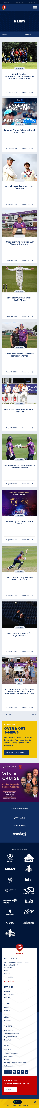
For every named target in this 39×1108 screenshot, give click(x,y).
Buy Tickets (8, 1030)
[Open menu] (35, 7)
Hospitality (8, 1040)
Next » (34, 714)
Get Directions (9, 981)
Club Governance (11, 1053)
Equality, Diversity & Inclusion (15, 1063)
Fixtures (7, 991)
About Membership (11, 1033)
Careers (7, 1059)
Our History (8, 1056)
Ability (6, 1017)
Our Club (7, 1050)
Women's (7, 1011)
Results (7, 998)
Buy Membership (10, 1037)
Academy (8, 1014)
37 (10, 714)
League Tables (9, 994)
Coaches (7, 1020)
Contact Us (8, 977)
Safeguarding (9, 1066)
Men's (6, 1007)
